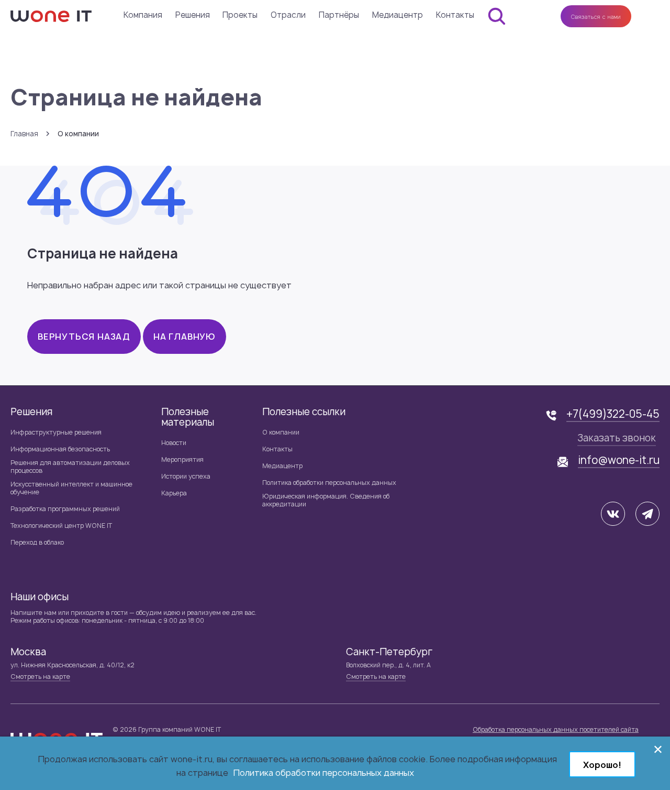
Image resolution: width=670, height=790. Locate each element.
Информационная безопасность (60, 449)
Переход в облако (37, 542)
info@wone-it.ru (619, 460)
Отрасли (288, 14)
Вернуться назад (84, 336)
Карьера (174, 493)
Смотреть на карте (40, 676)
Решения (192, 14)
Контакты (455, 14)
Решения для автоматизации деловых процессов (70, 466)
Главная (24, 133)
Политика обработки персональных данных (329, 482)
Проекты (240, 14)
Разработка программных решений (65, 509)
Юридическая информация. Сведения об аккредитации (325, 500)
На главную (184, 336)
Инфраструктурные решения (56, 432)
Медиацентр (397, 14)
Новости (173, 443)
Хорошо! (602, 765)
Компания (143, 14)
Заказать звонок (616, 438)
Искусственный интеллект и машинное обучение (71, 488)
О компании (280, 432)
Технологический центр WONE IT (61, 525)
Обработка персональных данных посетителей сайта (556, 729)
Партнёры (339, 14)
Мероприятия (182, 459)
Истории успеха (185, 476)
